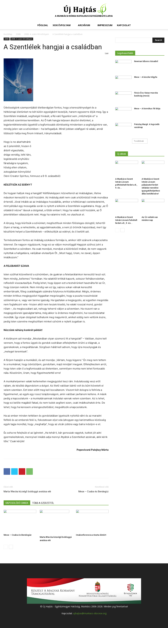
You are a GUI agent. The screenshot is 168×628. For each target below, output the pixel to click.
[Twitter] (14, 471)
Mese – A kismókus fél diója (147, 108)
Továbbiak (139, 141)
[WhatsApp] (29, 471)
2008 (18, 34)
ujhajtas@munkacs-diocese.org (89, 613)
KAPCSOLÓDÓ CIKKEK (17, 503)
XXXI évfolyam (62, 25)
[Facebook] (7, 471)
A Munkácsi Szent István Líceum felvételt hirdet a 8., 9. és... (126, 220)
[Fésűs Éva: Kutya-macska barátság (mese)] (123, 97)
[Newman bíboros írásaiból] (123, 65)
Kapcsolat (124, 25)
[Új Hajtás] (84, 10)
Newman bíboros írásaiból (146, 61)
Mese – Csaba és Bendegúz (93, 491)
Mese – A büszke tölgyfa (145, 77)
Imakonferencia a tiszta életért (91, 535)
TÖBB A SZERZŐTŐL (43, 503)
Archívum (84, 25)
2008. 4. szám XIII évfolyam (36, 34)
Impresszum (104, 25)
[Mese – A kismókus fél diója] (123, 113)
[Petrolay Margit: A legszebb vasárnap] (123, 128)
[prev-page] (6, 547)
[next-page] (11, 547)
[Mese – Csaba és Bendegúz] (20, 521)
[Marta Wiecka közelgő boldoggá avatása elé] (56, 522)
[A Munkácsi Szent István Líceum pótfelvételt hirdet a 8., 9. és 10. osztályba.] (126, 168)
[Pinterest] (22, 471)
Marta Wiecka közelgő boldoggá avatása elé (27, 491)
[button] (160, 25)
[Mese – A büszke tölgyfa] (123, 81)
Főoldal (42, 25)
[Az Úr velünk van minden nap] (153, 207)
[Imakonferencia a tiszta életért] (92, 521)
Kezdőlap (8, 34)
